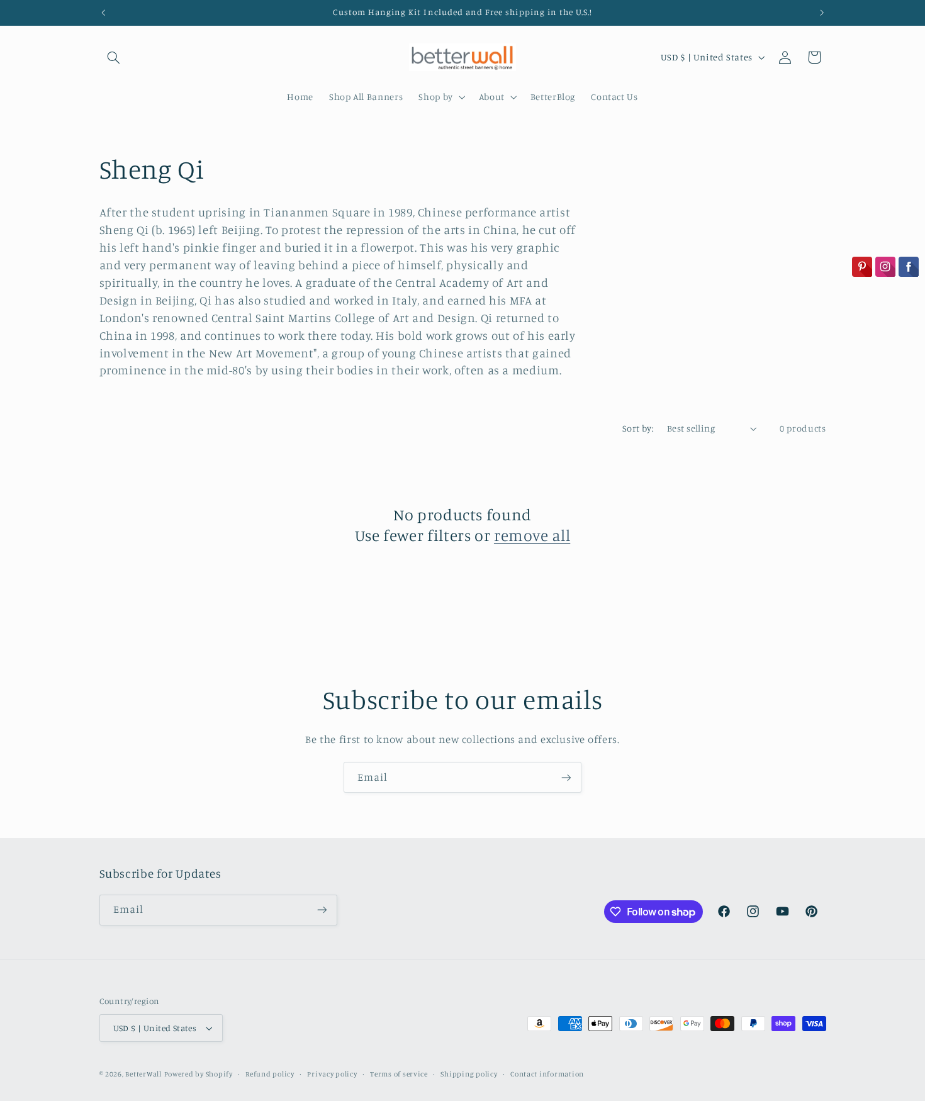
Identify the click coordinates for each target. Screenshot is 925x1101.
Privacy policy (332, 1074)
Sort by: (638, 428)
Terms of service (399, 1074)
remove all (532, 535)
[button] (113, 57)
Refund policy (269, 1074)
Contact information (547, 1074)
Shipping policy (468, 1074)
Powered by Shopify (198, 1074)
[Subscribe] (566, 777)
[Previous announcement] (103, 12)
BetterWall (143, 1074)
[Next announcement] (822, 12)
